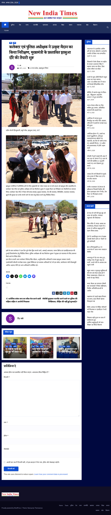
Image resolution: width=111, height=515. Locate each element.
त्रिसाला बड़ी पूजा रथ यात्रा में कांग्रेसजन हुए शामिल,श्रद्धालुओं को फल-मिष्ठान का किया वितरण (96, 321)
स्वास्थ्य (79, 25)
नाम (6, 422)
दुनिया (12, 25)
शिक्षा (62, 25)
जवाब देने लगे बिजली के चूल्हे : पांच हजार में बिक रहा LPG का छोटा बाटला (97, 176)
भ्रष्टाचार (45, 25)
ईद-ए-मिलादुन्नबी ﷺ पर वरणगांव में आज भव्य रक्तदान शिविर (97, 249)
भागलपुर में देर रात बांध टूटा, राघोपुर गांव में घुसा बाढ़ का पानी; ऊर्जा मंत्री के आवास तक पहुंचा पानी (97, 261)
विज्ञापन (95, 25)
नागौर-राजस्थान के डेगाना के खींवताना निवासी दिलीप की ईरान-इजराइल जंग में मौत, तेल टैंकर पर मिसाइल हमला (97, 190)
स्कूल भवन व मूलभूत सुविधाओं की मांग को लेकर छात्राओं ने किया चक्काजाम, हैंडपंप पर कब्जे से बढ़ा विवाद (97, 274)
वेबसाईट (6, 449)
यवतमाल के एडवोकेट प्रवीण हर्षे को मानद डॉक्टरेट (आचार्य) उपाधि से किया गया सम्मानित (97, 51)
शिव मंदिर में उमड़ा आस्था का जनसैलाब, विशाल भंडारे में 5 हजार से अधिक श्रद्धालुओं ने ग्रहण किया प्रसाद (96, 227)
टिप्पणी (7, 377)
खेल (87, 25)
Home (61, 506)
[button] (108, 27)
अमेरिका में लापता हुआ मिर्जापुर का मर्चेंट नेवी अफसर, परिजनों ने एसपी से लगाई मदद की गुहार (97, 122)
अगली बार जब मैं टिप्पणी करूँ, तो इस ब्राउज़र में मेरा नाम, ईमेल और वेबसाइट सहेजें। (33, 462)
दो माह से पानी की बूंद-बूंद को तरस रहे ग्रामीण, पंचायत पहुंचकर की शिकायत (96, 215)
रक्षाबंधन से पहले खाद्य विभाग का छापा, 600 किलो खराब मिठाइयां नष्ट (96, 299)
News (13, 344)
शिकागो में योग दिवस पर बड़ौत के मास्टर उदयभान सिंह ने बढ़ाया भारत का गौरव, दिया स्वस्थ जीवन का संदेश (97, 65)
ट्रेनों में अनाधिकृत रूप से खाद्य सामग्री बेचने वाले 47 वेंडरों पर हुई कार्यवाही (96, 239)
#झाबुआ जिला (43, 68)
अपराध (55, 25)
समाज (70, 25)
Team (6, 30)
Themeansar (38, 508)
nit (20, 66)
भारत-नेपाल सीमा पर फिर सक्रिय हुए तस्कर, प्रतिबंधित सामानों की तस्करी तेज (96, 107)
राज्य (27, 25)
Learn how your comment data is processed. (51, 474)
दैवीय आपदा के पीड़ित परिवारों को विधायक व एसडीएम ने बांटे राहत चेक (97, 309)
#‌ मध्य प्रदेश (34, 68)
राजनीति (35, 25)
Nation (8, 344)
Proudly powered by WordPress (11, 508)
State (19, 344)
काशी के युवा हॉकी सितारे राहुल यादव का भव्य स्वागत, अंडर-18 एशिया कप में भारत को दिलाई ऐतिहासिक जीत (97, 81)
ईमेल (6, 436)
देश (20, 25)
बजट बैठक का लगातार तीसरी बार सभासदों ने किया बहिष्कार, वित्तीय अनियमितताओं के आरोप (97, 287)
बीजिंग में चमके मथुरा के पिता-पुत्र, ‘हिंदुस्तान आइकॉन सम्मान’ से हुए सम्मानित (96, 95)
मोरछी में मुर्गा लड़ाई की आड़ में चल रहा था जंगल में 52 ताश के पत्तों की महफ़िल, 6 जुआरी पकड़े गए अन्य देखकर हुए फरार (97, 161)
